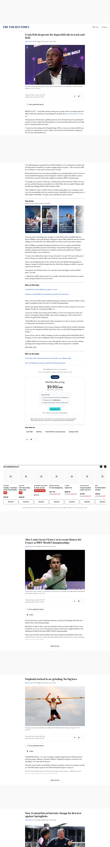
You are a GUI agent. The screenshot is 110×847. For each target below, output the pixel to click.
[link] (16, 27)
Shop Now (11, 501)
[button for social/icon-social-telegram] (74, 96)
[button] (95, 27)
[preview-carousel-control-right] (82, 219)
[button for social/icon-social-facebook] (79, 96)
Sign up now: (28, 41)
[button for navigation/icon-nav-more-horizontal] (83, 96)
